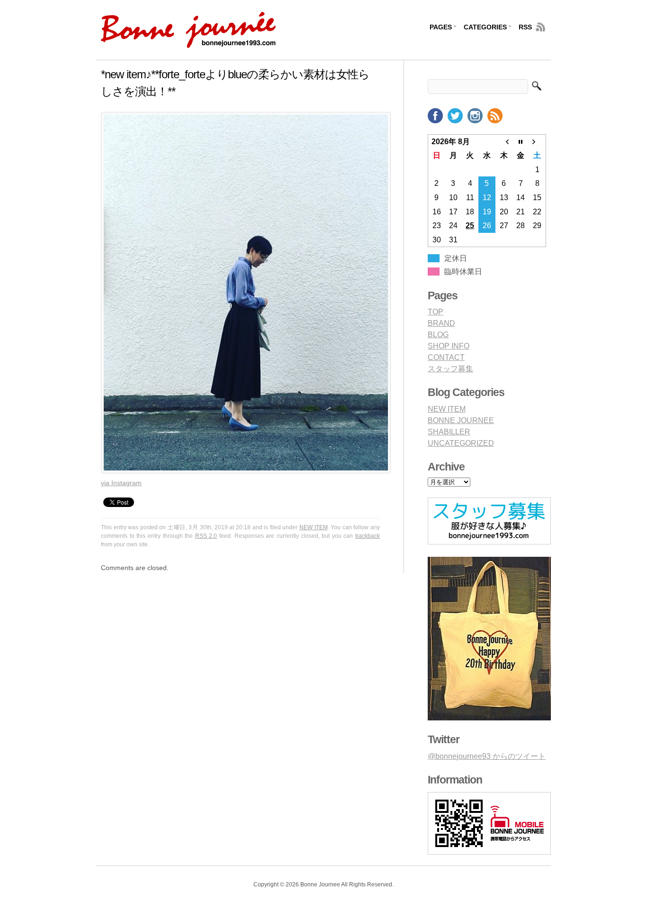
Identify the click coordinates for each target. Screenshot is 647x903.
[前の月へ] (503, 141)
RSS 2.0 (206, 536)
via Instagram (121, 483)
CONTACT (446, 357)
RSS (525, 27)
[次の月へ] (537, 141)
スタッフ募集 (450, 369)
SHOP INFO (448, 346)
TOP (435, 312)
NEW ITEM (313, 527)
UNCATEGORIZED (461, 443)
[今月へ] (520, 141)
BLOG (438, 335)
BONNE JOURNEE (461, 420)
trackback (367, 536)
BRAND (441, 323)
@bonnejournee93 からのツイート (487, 756)
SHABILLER (449, 432)
